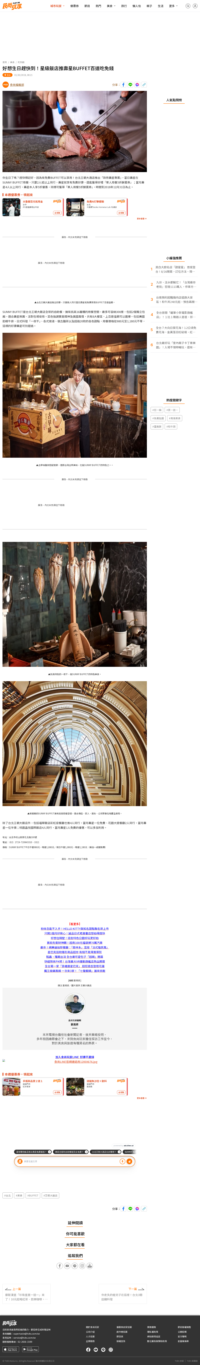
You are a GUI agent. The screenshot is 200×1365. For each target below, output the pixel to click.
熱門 (98, 6)
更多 (172, 6)
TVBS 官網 (179, 1361)
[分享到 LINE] (130, 84)
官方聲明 (182, 1336)
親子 (149, 6)
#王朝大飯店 (50, 1195)
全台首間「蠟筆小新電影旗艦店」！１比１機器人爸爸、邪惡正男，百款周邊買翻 (176, 314)
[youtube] (95, 1349)
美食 (109, 6)
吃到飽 (21, 62)
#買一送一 (172, 410)
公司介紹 (90, 1331)
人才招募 (90, 1336)
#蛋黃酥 (156, 426)
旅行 (124, 6)
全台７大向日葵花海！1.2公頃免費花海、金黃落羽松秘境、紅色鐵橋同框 (176, 330)
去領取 (57, 212)
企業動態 (90, 1341)
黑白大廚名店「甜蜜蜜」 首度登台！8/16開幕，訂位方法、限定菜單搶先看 (175, 269)
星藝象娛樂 (183, 1341)
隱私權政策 (152, 1331)
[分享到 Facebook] (123, 84)
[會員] (195, 6)
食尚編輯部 (17, 85)
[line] (103, 1349)
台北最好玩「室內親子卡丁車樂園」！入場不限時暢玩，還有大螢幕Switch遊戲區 (175, 345)
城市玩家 (56, 6)
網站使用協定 (153, 1336)
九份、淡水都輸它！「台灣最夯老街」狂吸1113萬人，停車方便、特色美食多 (176, 284)
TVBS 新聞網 (192, 1361)
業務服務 (151, 1327)
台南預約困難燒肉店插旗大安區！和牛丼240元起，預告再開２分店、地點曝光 (176, 299)
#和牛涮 (170, 426)
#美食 (19, 1195)
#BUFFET (32, 1195)
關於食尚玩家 (92, 1327)
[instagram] (110, 1349)
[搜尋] (188, 6)
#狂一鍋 (156, 410)
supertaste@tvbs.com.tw (26, 1333)
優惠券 (74, 6)
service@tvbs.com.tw (24, 1337)
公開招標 (182, 1331)
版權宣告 (121, 1341)
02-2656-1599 (25, 1341)
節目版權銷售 (184, 1327)
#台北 (7, 1195)
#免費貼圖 (158, 418)
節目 (87, 6)
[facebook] (88, 1349)
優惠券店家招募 (124, 1327)
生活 (160, 6)
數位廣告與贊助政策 (157, 1341)
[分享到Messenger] (137, 84)
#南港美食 (174, 418)
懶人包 (136, 6)
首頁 (4, 62)
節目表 (120, 1336)
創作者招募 (122, 1331)
